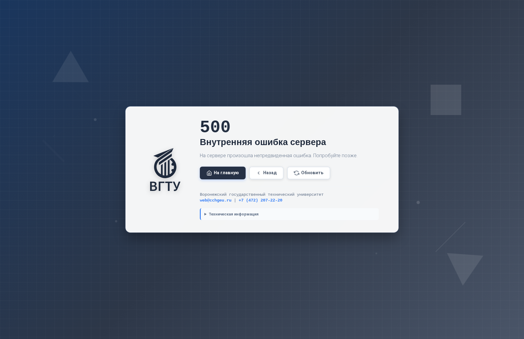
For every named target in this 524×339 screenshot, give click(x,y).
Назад (270, 172)
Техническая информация (234, 214)
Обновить (312, 172)
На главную (226, 172)
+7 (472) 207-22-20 (260, 200)
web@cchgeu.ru (215, 200)
